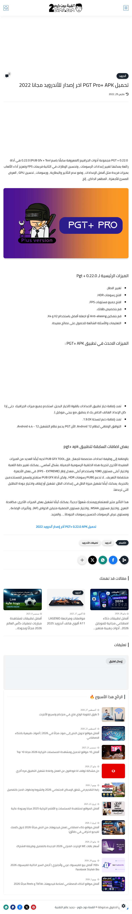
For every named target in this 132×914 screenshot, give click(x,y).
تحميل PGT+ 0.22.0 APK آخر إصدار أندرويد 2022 (66, 526)
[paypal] (12, 907)
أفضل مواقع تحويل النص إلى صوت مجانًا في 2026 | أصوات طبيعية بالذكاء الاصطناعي (57, 735)
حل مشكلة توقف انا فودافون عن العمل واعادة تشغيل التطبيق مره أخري (57, 771)
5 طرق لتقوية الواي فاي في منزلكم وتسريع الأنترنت (69, 714)
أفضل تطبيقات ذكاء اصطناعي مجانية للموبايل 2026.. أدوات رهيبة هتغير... (111, 623)
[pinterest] (33, 907)
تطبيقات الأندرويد (90, 543)
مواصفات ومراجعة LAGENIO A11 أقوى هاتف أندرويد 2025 (66, 621)
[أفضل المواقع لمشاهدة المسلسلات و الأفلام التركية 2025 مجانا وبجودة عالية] (113, 808)
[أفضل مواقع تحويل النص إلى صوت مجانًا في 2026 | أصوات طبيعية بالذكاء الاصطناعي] (113, 733)
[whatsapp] (6, 907)
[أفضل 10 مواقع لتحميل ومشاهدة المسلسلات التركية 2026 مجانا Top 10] (113, 752)
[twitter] (26, 907)
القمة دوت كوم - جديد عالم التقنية (75, 907)
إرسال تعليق (115, 661)
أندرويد (122, 76)
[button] (113, 560)
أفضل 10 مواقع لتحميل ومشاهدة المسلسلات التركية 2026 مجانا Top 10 (58, 752)
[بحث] (6, 8)
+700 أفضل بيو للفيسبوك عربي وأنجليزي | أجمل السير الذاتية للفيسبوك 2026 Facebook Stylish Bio (54, 867)
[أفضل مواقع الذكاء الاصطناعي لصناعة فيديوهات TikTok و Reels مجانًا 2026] (113, 884)
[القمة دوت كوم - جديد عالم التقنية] (66, 8)
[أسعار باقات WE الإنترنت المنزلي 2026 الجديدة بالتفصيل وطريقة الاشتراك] (113, 846)
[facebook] (19, 907)
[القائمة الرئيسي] (126, 8)
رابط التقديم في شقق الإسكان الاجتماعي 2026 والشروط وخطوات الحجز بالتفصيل (53, 790)
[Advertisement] (66, 47)
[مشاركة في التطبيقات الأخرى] (82, 560)
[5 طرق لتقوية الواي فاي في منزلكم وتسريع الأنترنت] (113, 714)
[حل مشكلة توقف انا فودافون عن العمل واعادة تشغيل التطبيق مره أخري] (113, 771)
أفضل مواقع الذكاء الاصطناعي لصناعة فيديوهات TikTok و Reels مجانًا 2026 (56, 884)
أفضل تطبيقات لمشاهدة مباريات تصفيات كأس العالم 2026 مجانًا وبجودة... (24, 623)
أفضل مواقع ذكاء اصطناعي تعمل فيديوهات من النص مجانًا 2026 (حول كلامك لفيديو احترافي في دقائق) (55, 829)
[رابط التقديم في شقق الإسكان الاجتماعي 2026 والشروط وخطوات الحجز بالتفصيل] (113, 790)
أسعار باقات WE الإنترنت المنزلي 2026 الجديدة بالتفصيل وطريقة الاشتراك (57, 846)
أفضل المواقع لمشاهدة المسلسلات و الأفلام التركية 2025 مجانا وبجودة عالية (55, 808)
